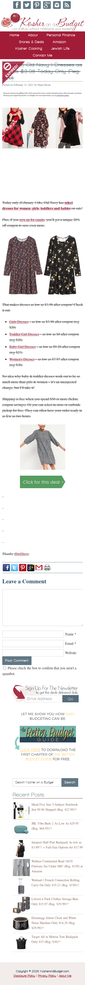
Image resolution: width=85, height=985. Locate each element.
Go (70, 699)
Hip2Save (22, 553)
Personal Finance (61, 35)
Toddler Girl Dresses (24, 334)
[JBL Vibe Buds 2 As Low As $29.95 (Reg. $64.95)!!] (22, 829)
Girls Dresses (18, 321)
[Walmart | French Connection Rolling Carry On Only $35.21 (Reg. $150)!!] (22, 886)
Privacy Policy (47, 975)
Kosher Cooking (28, 48)
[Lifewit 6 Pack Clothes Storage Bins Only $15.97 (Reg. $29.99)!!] (22, 905)
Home (14, 35)
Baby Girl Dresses (22, 346)
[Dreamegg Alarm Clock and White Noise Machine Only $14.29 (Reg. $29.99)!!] (22, 924)
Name (69, 634)
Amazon (59, 42)
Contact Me (42, 55)
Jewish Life (60, 48)
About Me (65, 975)
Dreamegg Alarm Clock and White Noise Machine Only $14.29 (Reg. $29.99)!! (54, 923)
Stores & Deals (31, 42)
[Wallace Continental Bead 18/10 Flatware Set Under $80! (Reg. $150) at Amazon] (22, 867)
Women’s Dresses (21, 359)
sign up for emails (31, 219)
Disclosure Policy (24, 975)
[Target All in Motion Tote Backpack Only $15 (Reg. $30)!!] (22, 943)
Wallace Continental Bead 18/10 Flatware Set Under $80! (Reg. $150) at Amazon (57, 866)
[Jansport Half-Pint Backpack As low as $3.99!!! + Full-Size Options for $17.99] (22, 848)
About (33, 35)
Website (70, 652)
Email (69, 643)
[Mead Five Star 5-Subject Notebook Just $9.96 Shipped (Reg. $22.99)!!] (22, 811)
